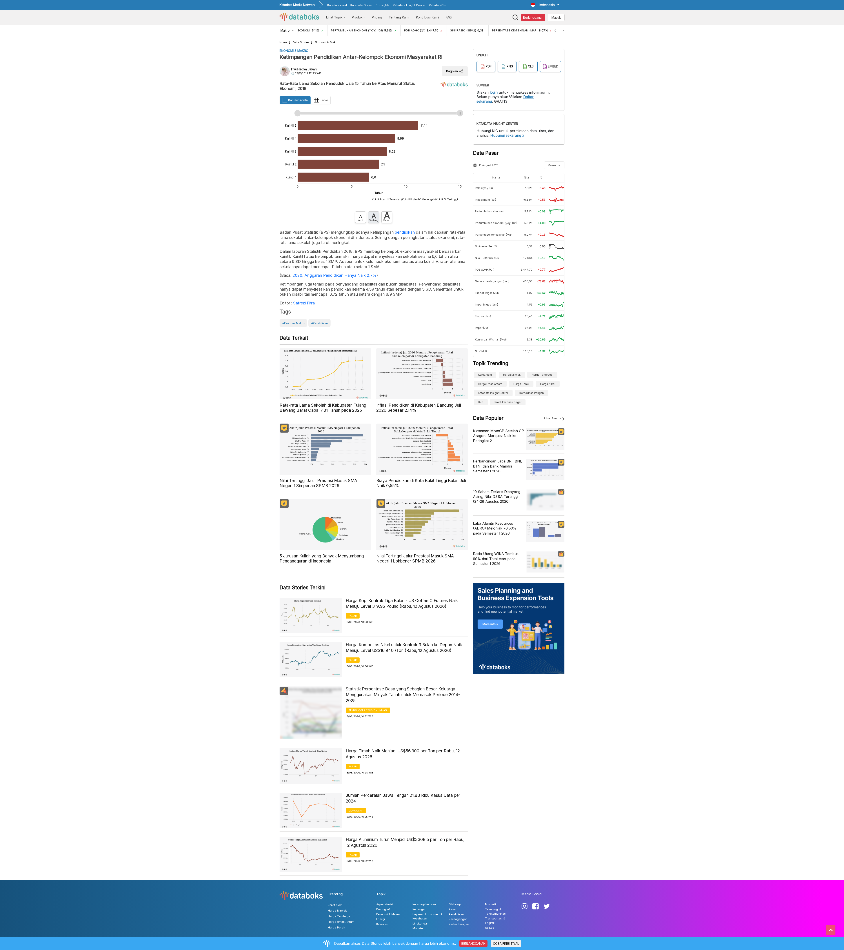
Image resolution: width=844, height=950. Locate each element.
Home (283, 42)
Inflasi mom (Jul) (485, 199)
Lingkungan (421, 923)
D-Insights (382, 5)
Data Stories (301, 42)
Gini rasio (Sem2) (486, 246)
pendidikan (405, 232)
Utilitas (489, 927)
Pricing (377, 17)
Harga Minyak (512, 374)
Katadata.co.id (337, 5)
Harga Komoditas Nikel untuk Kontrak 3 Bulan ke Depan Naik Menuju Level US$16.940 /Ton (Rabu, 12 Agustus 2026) (404, 647)
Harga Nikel (547, 384)
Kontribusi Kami (427, 17)
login (494, 92)
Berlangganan (533, 17)
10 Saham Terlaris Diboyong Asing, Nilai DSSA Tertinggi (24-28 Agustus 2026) (496, 497)
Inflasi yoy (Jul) (484, 188)
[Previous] (555, 30)
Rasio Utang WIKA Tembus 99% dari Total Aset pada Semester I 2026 (495, 558)
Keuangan (419, 909)
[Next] (563, 30)
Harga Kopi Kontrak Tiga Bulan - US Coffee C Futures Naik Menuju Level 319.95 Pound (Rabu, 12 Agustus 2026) (402, 603)
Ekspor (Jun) (483, 316)
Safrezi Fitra (303, 303)
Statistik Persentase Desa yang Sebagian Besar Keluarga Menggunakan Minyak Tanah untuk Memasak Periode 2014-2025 (403, 694)
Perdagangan (458, 919)
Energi (380, 919)
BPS (480, 402)
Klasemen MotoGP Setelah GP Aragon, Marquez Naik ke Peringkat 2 (498, 436)
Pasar (353, 615)
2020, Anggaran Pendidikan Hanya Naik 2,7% (335, 275)
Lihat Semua (552, 418)
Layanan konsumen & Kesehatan (427, 916)
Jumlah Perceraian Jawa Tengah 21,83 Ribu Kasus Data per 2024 (403, 798)
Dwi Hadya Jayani (304, 69)
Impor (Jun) (482, 327)
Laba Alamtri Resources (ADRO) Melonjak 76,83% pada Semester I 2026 (494, 528)
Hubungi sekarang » (507, 135)
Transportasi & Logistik (495, 921)
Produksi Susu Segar (508, 402)
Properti (490, 904)
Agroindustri (384, 904)
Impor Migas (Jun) (486, 304)
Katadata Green (361, 5)
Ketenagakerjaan (424, 904)
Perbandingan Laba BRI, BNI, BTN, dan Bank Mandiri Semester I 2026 (497, 466)
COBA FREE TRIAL (506, 943)
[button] (545, 5)
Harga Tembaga (542, 374)
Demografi (356, 810)
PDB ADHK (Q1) (484, 269)
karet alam (485, 374)
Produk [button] (357, 17)
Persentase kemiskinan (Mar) (494, 234)
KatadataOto (437, 5)
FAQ (449, 17)
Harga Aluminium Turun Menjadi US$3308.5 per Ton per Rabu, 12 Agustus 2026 (405, 842)
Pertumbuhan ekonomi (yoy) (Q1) (496, 223)
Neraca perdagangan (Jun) (492, 281)
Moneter (418, 928)
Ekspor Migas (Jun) (487, 293)
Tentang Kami (399, 17)
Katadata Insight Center (409, 5)
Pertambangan (459, 924)
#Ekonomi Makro (293, 323)
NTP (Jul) (481, 351)
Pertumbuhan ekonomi (489, 211)
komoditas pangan (531, 393)
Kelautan (382, 924)
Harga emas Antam (490, 384)
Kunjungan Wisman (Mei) (491, 339)
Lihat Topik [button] (334, 17)
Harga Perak (521, 384)
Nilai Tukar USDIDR (487, 258)
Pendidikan (456, 914)
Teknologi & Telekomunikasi (368, 710)
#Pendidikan (319, 323)
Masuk (556, 17)
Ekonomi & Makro (326, 42)
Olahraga (455, 904)
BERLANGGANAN (473, 943)
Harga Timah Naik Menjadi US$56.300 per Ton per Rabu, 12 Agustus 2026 (403, 753)
